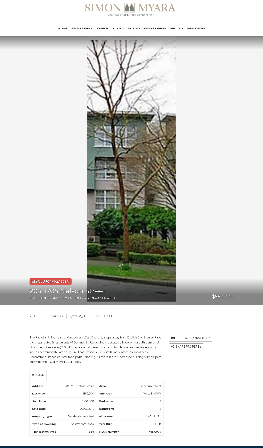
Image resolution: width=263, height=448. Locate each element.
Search (102, 28)
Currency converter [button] (193, 338)
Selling (134, 28)
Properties (81, 28)
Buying (118, 28)
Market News (155, 28)
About (175, 28)
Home (62, 28)
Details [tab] (39, 375)
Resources (196, 28)
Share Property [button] (188, 346)
